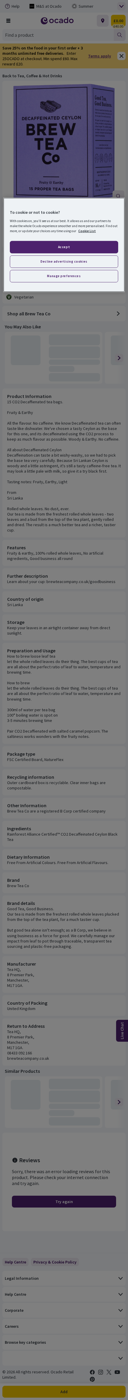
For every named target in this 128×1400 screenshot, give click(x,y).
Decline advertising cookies (63, 261)
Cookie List (87, 231)
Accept (64, 247)
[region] (64, 245)
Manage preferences (64, 276)
